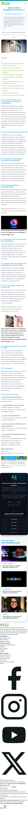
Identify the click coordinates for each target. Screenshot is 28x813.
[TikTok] (17, 505)
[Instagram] (11, 505)
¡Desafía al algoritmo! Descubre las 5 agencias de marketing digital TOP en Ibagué (11, 309)
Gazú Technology (13, 797)
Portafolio (2, 646)
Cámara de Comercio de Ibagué (7, 661)
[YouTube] (8, 505)
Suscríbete (14, 786)
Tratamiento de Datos (5, 658)
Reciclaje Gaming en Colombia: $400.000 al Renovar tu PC (12, 566)
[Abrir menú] (25, 3)
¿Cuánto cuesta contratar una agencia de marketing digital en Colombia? (13, 211)
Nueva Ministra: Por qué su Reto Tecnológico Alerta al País (12, 617)
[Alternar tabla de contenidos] (2, 61)
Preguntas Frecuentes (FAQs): (10, 93)
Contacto (2, 651)
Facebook (15, 528)
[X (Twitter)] (14, 505)
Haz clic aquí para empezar (13, 465)
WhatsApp (15, 519)
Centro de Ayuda (3, 648)
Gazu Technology (19, 453)
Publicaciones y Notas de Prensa (7, 645)
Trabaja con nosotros (4, 641)
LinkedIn (14, 525)
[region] (14, 21)
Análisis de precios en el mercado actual (13, 88)
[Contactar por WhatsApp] (2, 808)
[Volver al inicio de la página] (1, 808)
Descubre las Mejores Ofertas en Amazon (13, 95)
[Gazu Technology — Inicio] (7, 4)
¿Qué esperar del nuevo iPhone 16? (11, 68)
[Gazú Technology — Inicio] (14, 625)
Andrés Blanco (5, 451)
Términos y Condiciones (5, 656)
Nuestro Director (4, 639)
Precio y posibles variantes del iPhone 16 (13, 86)
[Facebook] (19, 505)
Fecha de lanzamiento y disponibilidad (12, 74)
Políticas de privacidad (5, 655)
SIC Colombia (3, 660)
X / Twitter (15, 522)
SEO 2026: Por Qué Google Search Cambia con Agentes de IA (12, 592)
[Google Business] (0, 778)
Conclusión (5, 90)
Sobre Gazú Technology (5, 638)
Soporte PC (2, 649)
